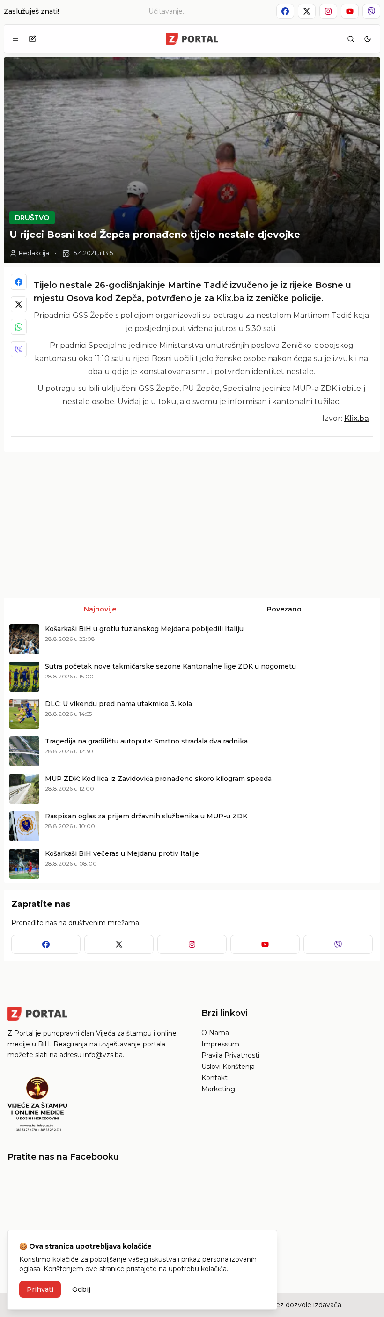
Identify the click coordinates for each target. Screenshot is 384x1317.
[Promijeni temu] (367, 38)
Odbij (81, 1289)
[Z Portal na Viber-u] (371, 11)
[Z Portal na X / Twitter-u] (307, 11)
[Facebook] (18, 281)
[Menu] (15, 38)
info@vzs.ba (103, 1055)
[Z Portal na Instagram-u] (328, 11)
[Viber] (18, 349)
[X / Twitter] (18, 304)
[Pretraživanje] (350, 38)
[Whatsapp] (18, 326)
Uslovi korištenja (228, 1066)
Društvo (32, 217)
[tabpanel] (192, 751)
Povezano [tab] (284, 609)
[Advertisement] (97, 524)
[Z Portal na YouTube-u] (350, 11)
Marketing (218, 1089)
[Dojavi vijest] (32, 38)
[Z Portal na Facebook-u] (285, 11)
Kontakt (214, 1078)
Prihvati (40, 1289)
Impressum (220, 1044)
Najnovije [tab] (100, 609)
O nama (215, 1033)
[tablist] (192, 609)
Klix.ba (230, 298)
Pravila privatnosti (230, 1055)
